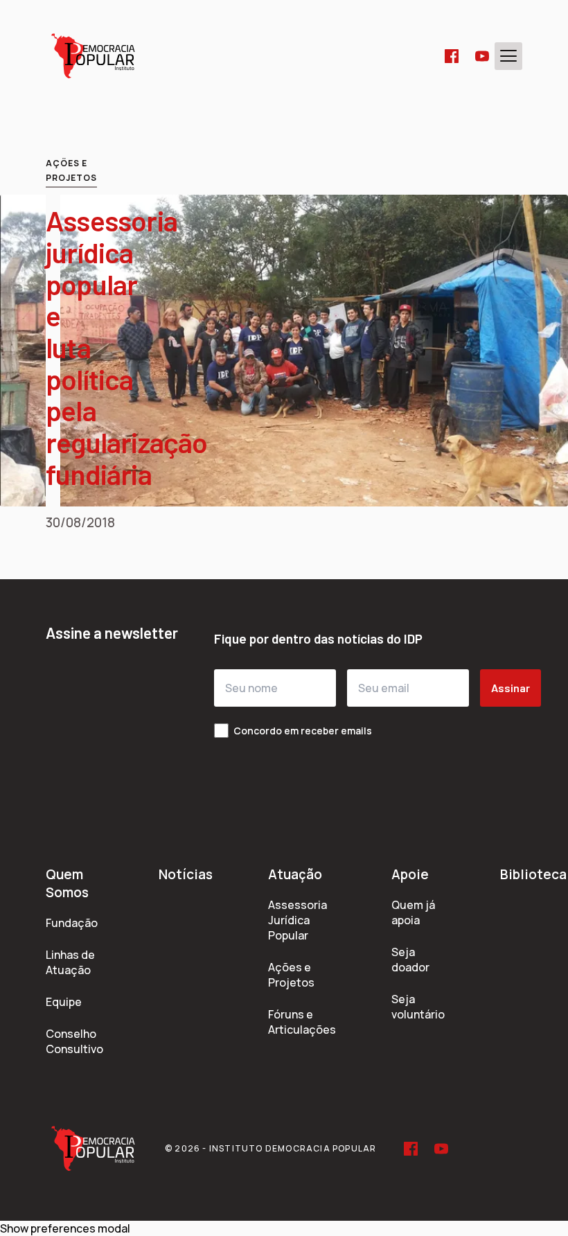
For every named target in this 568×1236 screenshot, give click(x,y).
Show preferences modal (65, 1228)
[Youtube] (482, 56)
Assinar (510, 687)
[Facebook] (451, 56)
